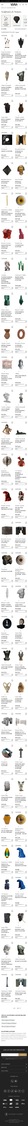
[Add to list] (12, 36)
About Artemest (5, 1)
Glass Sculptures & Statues (8, 1020)
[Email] (15, 1081)
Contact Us (23, 1)
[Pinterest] (19, 1091)
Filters (4, 29)
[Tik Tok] (12, 1091)
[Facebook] (8, 1091)
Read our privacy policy (19, 1058)
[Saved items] (23, 4)
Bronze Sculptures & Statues (8, 1026)
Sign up (23, 1054)
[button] (25, 21)
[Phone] (12, 1081)
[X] (23, 1091)
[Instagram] (5, 1091)
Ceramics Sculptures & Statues (9, 1023)
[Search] (20, 4)
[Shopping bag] (26, 4)
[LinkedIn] (15, 1091)
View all (17, 32)
